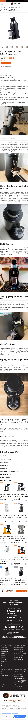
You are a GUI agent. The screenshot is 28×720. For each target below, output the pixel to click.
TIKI (2, 689)
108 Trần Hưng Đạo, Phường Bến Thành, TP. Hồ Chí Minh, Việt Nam (20, 673)
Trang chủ (3, 7)
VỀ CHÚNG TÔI (4, 671)
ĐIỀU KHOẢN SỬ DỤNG (18, 649)
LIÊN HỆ (3, 673)
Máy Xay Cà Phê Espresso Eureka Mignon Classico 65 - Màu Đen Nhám (21, 517)
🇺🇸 (27, 1)
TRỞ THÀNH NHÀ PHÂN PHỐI (7, 683)
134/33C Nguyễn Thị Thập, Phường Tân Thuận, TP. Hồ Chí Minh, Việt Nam (20, 681)
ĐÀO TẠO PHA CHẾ (5, 681)
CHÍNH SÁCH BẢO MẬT (18, 651)
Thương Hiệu (3, 9)
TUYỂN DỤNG (4, 685)
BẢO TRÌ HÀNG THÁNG (18, 659)
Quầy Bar (3, 655)
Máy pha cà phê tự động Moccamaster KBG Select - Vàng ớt (7, 538)
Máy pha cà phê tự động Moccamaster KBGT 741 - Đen (7, 496)
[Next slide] (26, 47)
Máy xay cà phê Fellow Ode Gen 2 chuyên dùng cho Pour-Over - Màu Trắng (6, 517)
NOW (11, 689)
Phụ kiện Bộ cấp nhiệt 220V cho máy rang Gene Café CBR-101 (7, 559)
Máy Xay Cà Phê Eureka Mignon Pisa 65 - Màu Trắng (6, 580)
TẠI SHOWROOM (4, 679)
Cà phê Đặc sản (4, 649)
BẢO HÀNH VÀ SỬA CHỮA (19, 657)
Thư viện (3, 665)
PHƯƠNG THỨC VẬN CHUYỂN (20, 653)
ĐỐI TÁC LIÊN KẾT (5, 687)
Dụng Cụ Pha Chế (4, 651)
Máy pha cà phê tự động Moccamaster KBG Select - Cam (21, 559)
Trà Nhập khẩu (4, 661)
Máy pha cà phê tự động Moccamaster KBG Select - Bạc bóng (21, 496)
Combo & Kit (3, 659)
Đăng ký (2, 0)
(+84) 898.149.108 (21, 684)
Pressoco (12, 9)
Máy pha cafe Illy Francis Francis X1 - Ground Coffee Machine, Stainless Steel (20, 538)
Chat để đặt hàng (6, 63)
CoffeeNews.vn (4, 667)
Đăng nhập (9, 0)
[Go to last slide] (2, 47)
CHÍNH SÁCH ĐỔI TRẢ (18, 655)
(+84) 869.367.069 (21, 676)
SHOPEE (8, 689)
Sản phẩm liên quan (6, 480)
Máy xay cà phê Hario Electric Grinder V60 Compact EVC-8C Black (20, 580)
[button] (7, 47)
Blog (2, 663)
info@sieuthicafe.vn (20, 678)
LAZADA (5, 689)
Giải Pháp (3, 657)
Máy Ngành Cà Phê (13, 7)
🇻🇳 (25, 1)
